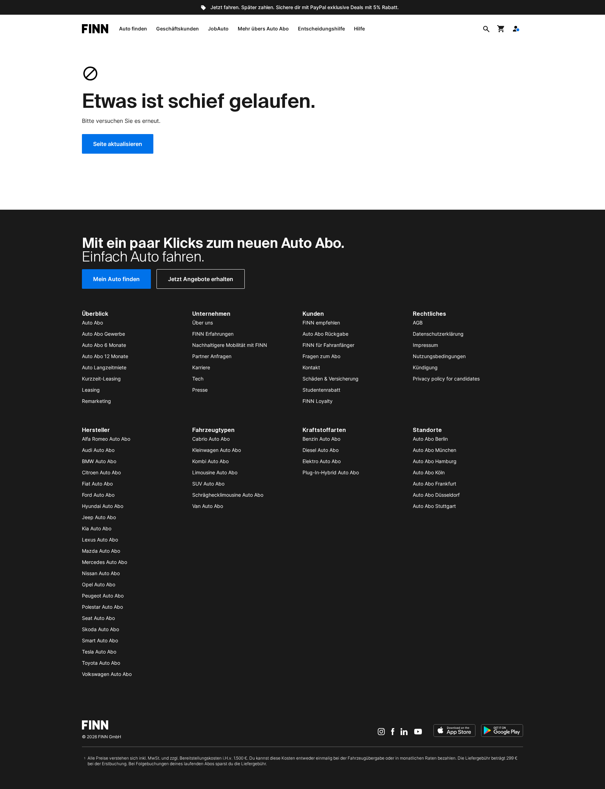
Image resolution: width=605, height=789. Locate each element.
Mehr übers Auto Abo (263, 29)
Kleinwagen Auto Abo (216, 450)
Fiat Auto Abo (97, 484)
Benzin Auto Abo (321, 439)
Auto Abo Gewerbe (103, 334)
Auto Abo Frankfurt (434, 484)
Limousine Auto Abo (214, 472)
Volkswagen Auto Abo (107, 674)
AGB (418, 323)
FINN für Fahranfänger (328, 345)
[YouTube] (418, 731)
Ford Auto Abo (98, 495)
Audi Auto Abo (98, 450)
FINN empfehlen (321, 323)
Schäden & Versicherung (330, 379)
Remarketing (96, 401)
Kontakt (311, 367)
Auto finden (133, 29)
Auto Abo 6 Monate (104, 345)
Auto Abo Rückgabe (325, 334)
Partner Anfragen (211, 356)
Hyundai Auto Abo (102, 506)
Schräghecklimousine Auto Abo (227, 495)
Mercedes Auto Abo (104, 562)
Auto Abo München (434, 450)
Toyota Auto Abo (101, 663)
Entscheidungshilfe (321, 29)
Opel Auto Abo (98, 584)
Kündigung (425, 367)
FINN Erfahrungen (213, 334)
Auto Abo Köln (429, 472)
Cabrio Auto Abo (211, 439)
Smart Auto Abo (100, 640)
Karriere (201, 367)
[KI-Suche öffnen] (486, 28)
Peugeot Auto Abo (103, 596)
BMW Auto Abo (99, 461)
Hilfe (359, 29)
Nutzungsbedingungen (439, 356)
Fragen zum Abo (321, 356)
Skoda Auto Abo (100, 629)
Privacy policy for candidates (446, 379)
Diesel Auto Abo (320, 450)
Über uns (202, 323)
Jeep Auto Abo (99, 517)
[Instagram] (381, 731)
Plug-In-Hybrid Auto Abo (330, 472)
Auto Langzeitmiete (104, 367)
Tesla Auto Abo (99, 652)
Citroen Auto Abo (101, 472)
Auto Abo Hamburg (435, 461)
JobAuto (218, 29)
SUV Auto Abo (208, 484)
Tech (197, 379)
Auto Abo (92, 323)
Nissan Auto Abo (101, 573)
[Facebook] (392, 731)
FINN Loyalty (317, 401)
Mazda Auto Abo (101, 551)
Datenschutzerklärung (438, 334)
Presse (200, 390)
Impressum (425, 345)
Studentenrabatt (321, 390)
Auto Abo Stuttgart (434, 506)
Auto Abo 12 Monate (105, 356)
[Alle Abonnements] (515, 28)
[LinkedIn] (404, 731)
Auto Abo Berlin (430, 439)
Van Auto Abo (207, 506)
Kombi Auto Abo (210, 461)
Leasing (91, 390)
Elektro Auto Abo (321, 461)
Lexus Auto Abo (100, 540)
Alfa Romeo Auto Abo (106, 439)
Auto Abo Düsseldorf (436, 495)
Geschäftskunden (177, 29)
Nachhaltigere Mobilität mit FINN (229, 345)
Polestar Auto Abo (102, 607)
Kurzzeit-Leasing (101, 379)
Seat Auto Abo (98, 618)
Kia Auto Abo (96, 528)
